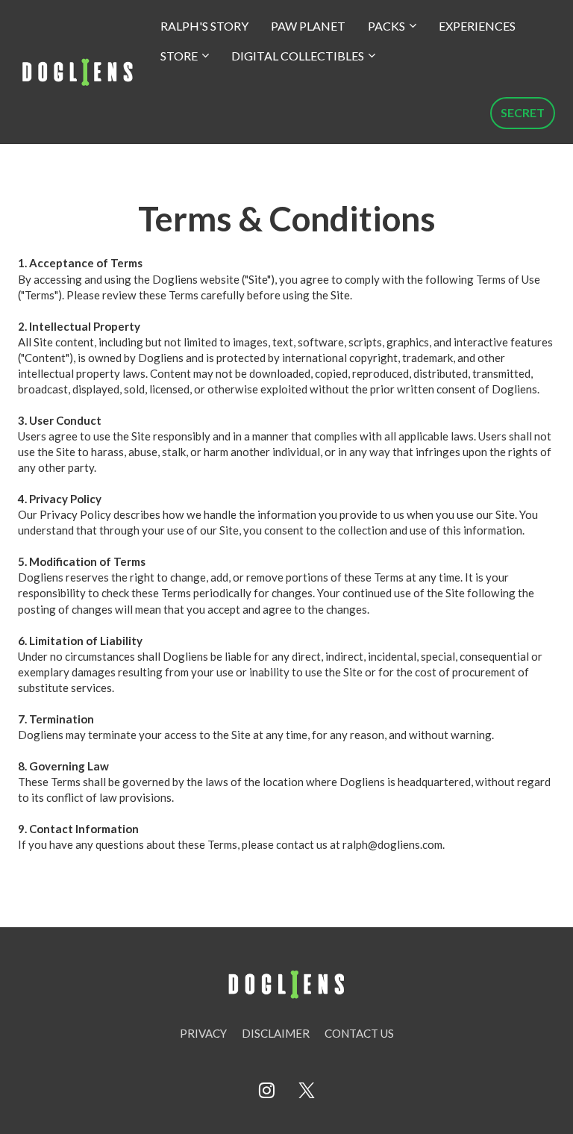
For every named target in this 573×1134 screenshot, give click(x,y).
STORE (179, 56)
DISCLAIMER (276, 1033)
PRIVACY (203, 1033)
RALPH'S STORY (204, 26)
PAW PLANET (308, 26)
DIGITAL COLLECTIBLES (297, 56)
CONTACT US (359, 1033)
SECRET (523, 112)
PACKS (386, 26)
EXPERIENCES (477, 26)
